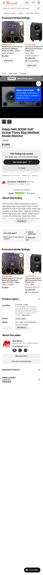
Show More (21, 221)
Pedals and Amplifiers (33, 13)
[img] (21, 182)
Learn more (26, 315)
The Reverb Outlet (9, 13)
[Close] (38, 90)
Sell (26, 3)
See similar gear (25, 78)
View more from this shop (21, 361)
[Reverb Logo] (11, 2)
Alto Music (11, 182)
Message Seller (21, 356)
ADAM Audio (20, 318)
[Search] (38, 8)
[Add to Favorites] (21, 23)
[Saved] (33, 2)
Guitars (20, 13)
